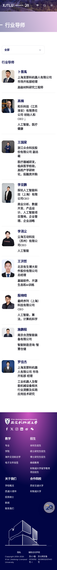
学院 (7, 451)
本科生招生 (35, 445)
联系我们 (9, 508)
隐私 (19, 552)
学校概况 (9, 485)
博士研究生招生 (38, 457)
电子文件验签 (11, 462)
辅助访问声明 (34, 552)
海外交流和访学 (13, 457)
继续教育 (34, 462)
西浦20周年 (11, 491)
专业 (7, 445)
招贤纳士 (9, 497)
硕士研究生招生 (38, 451)
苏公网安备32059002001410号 (45, 559)
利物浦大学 (35, 491)
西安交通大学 (36, 485)
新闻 (7, 502)
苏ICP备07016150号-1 (32, 559)
